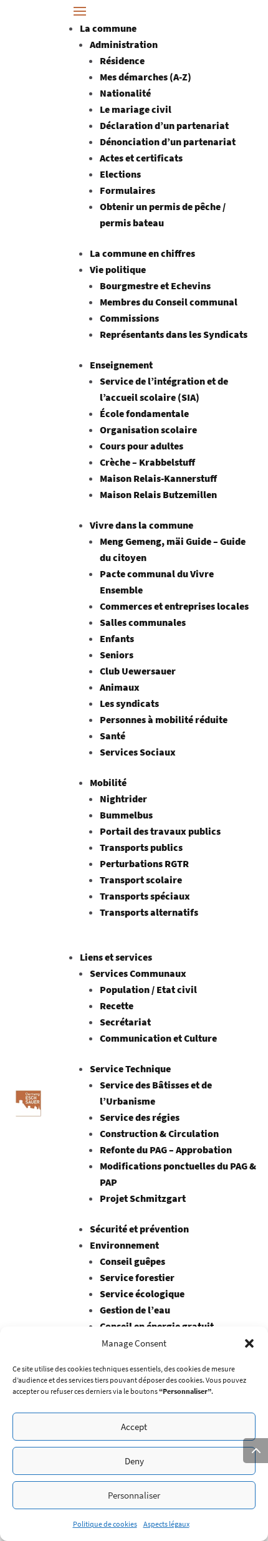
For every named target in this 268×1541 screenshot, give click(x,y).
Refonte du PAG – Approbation (166, 1149)
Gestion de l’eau (135, 1309)
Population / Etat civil (148, 989)
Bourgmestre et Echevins (155, 285)
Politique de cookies (105, 1524)
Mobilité (108, 782)
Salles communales (143, 622)
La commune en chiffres (142, 253)
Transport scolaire (141, 879)
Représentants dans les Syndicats (173, 334)
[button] (249, 1343)
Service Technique (130, 1068)
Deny (134, 1461)
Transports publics (141, 847)
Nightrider (123, 798)
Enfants (117, 638)
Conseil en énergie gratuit (157, 1326)
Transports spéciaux (145, 896)
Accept (134, 1427)
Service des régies (139, 1117)
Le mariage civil (135, 109)
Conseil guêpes (132, 1261)
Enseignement (121, 364)
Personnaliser (134, 1495)
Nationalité (125, 93)
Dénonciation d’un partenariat (168, 141)
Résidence (122, 60)
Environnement (124, 1245)
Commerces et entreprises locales (174, 606)
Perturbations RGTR (144, 863)
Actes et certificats (141, 157)
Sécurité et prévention (139, 1228)
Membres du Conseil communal (168, 301)
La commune (108, 28)
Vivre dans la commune (141, 525)
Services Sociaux (138, 752)
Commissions (129, 318)
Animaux (120, 687)
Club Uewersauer (138, 671)
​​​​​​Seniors (116, 654)
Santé (112, 735)
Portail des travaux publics (160, 831)
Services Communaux (138, 973)
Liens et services (116, 957)
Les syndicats (129, 703)
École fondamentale (144, 413)
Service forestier (137, 1277)
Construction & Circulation (159, 1133)
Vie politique (118, 269)
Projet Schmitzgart (143, 1198)
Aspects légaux (166, 1524)
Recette (116, 1005)
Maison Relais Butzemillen (158, 494)
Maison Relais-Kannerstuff (158, 478)
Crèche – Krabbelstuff (147, 462)
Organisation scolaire (148, 429)
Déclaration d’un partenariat (164, 125)
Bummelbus (126, 815)
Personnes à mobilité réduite (163, 719)
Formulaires (127, 190)
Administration (124, 44)
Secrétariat (125, 1021)
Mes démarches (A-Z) (145, 76)
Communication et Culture (158, 1038)
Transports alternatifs (149, 912)
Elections (120, 174)
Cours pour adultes (141, 445)
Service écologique (142, 1293)
